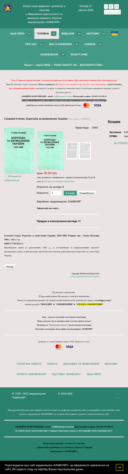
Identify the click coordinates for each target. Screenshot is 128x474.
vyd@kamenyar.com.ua (62, 96)
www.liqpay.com (102, 300)
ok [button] (119, 467)
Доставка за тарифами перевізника (59, 181)
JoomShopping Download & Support (85, 276)
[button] (84, 469)
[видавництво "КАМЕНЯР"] (7, 7)
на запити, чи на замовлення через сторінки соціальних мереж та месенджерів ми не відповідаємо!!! (64, 100)
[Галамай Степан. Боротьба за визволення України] (50, 150)
